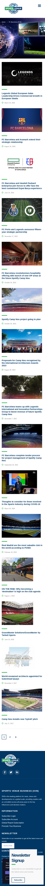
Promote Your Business (11, 826)
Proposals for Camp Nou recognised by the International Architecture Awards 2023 (21, 363)
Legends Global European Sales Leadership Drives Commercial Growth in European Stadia (22, 96)
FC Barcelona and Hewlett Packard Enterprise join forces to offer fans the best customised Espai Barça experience (22, 186)
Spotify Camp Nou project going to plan (21, 319)
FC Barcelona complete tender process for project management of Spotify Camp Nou (22, 458)
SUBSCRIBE (8, 846)
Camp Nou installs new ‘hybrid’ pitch (20, 719)
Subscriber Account (10, 819)
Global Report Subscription (13, 823)
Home (4, 22)
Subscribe (18, 880)
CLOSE (40, 852)
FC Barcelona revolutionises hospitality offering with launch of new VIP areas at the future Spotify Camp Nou (21, 275)
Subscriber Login (9, 816)
